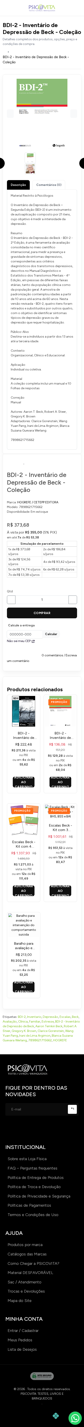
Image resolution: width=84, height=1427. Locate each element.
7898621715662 (40, 1040)
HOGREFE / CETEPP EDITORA (37, 502)
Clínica (23, 1021)
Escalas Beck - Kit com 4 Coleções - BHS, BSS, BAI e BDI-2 (24, 844)
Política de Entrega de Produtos (36, 1177)
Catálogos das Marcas (27, 1254)
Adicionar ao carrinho (23, 782)
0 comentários (52, 655)
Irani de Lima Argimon (34, 1036)
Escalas (65, 1017)
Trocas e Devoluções (26, 1291)
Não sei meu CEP (19, 641)
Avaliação (10, 1021)
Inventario (34, 1017)
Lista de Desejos (22, 1349)
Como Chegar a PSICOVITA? (33, 1263)
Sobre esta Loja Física (27, 1158)
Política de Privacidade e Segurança (39, 1196)
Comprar (42, 613)
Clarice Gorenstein (51, 1031)
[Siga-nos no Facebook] (24, 1129)
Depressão (50, 1017)
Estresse (48, 1021)
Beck (75, 1017)
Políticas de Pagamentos (29, 1205)
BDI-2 (22, 1017)
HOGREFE (60, 1040)
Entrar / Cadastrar (23, 1330)
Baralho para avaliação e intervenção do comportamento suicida (23, 945)
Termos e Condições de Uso (33, 1214)
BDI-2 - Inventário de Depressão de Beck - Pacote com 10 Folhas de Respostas (60, 735)
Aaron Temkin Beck (48, 1026)
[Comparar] (59, 462)
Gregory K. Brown (24, 1031)
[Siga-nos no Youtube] (52, 1129)
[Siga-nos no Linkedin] (38, 1129)
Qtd (10, 591)
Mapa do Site (20, 1300)
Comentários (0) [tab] (48, 185)
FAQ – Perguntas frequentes (32, 1168)
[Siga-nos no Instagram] (9, 1129)
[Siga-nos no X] (67, 1129)
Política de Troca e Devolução (34, 1186)
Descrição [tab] (18, 185)
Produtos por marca (25, 1244)
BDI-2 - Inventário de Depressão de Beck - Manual (23, 735)
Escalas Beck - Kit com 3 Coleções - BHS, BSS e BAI (60, 827)
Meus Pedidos (20, 1340)
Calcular (51, 634)
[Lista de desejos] (24, 462)
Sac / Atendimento (24, 1282)
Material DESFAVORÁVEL (30, 1272)
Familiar (34, 1021)
